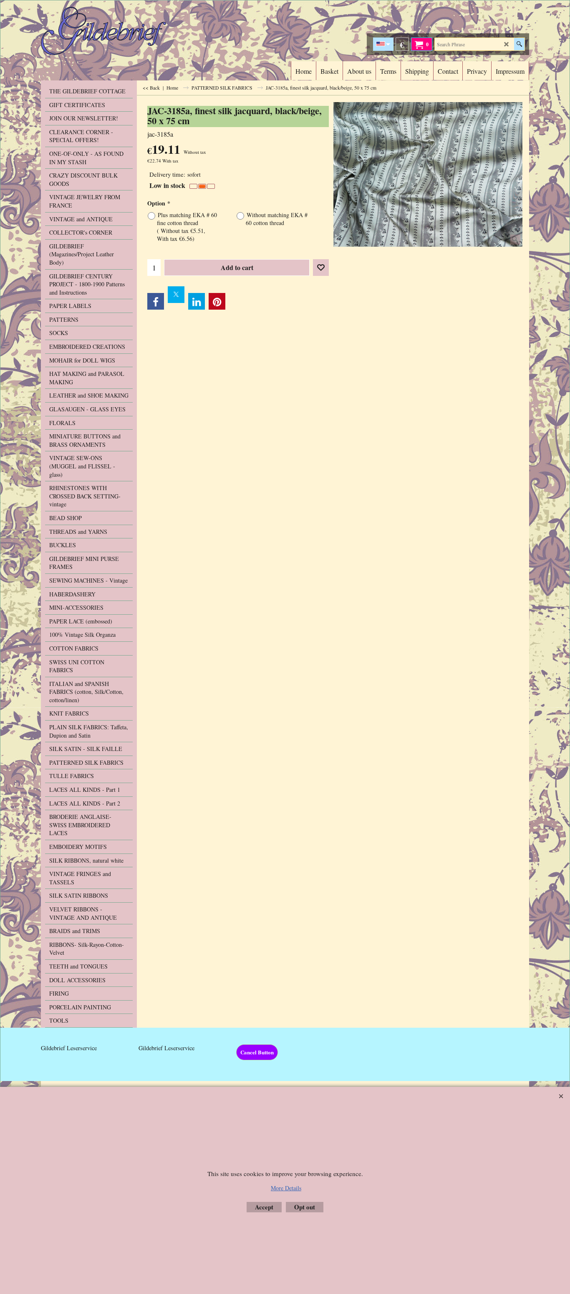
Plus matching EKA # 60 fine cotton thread (187, 227)
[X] (176, 294)
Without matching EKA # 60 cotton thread (277, 219)
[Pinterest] (217, 301)
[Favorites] (321, 267)
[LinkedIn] (196, 301)
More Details (286, 1188)
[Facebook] (155, 301)
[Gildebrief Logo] (114, 31)
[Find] (519, 44)
